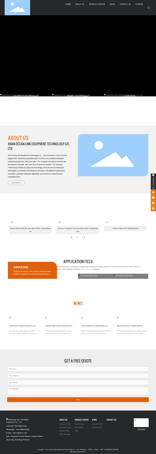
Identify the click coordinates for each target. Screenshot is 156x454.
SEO (101, 449)
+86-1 (18, 429)
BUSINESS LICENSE (112, 449)
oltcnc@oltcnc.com (20, 433)
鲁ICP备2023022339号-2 (78, 452)
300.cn (90, 449)
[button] (72, 237)
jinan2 (96, 449)
